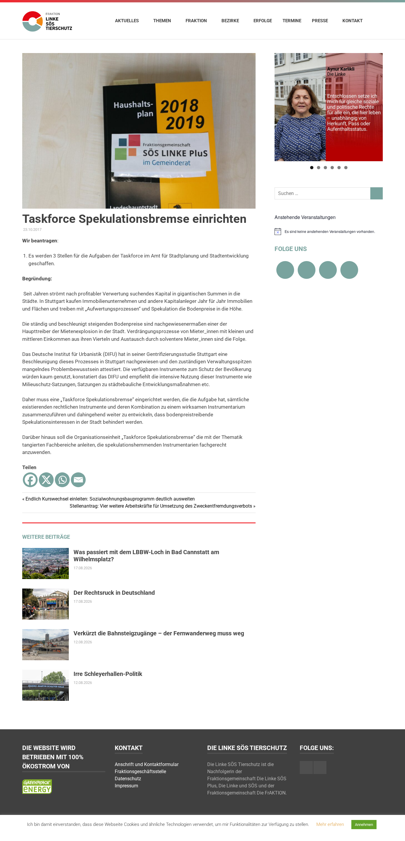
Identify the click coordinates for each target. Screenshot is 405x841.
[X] (46, 479)
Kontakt (352, 20)
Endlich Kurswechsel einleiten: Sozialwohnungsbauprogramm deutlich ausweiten (110, 499)
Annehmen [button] (364, 824)
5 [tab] (339, 167)
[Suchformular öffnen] (375, 20)
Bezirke (230, 20)
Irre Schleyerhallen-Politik (108, 673)
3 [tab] (325, 167)
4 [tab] (332, 167)
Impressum (126, 786)
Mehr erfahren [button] (330, 824)
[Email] (78, 479)
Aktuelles (127, 20)
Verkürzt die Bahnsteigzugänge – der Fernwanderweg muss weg (159, 633)
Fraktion (196, 20)
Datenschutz (128, 778)
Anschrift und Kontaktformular (146, 764)
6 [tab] (345, 167)
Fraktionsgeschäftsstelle (140, 771)
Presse (320, 20)
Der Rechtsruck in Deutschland (114, 592)
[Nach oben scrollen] (394, 830)
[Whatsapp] (62, 479)
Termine (292, 20)
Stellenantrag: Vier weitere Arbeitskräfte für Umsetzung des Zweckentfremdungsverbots (161, 506)
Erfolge (262, 20)
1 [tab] (311, 167)
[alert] (329, 231)
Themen (162, 20)
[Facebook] (30, 479)
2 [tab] (318, 167)
